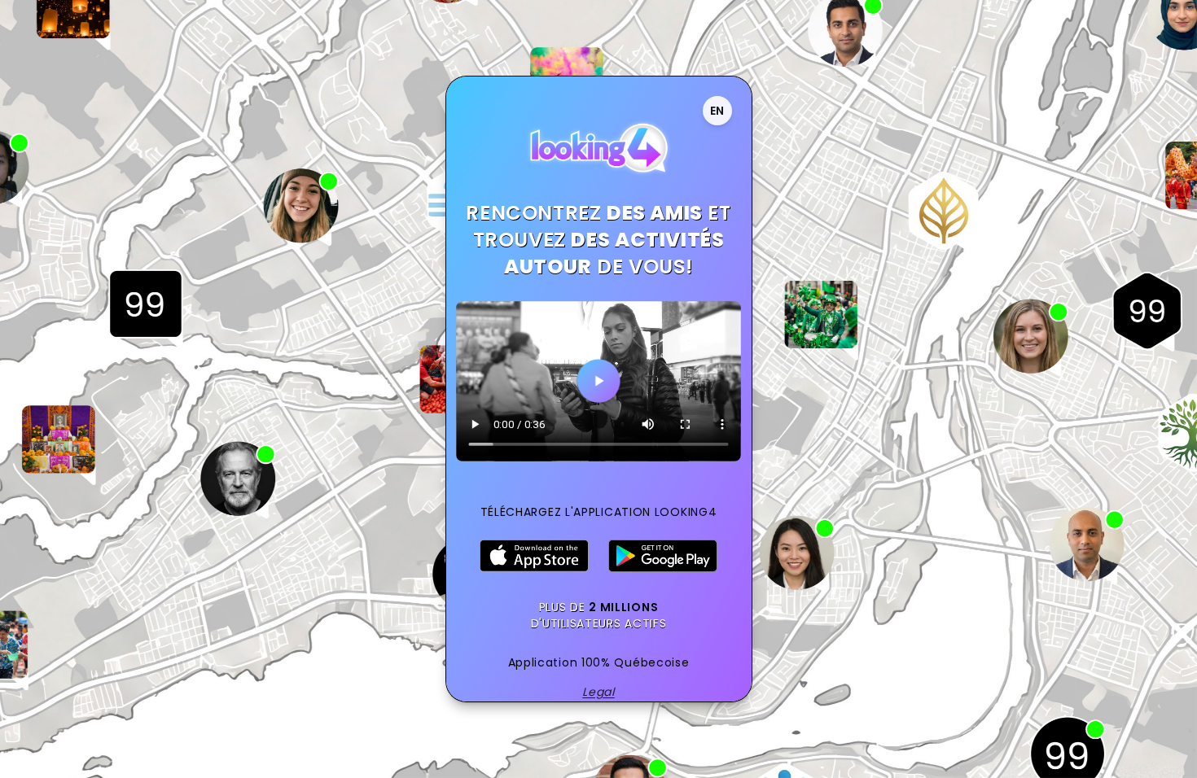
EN (717, 111)
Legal (598, 692)
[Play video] (598, 381)
